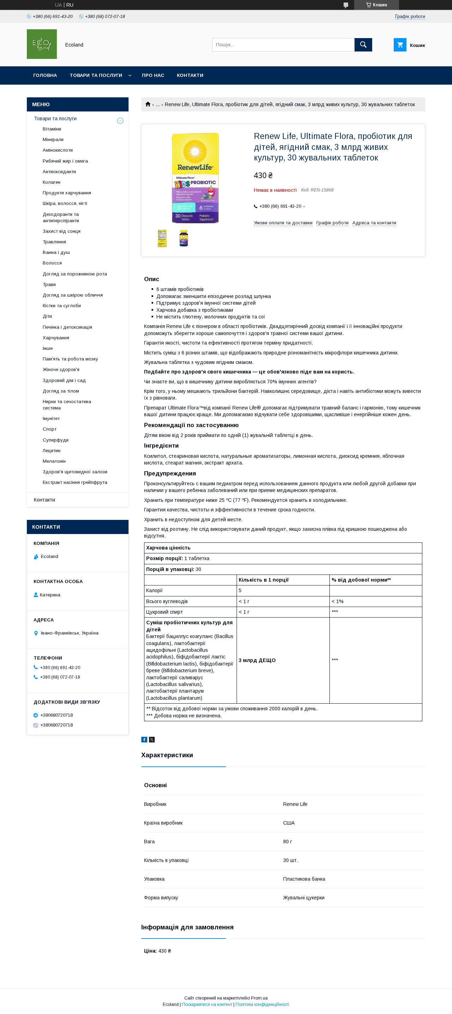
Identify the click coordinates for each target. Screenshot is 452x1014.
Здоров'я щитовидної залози (75, 471)
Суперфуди (56, 440)
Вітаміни (52, 129)
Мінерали (53, 139)
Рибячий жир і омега (65, 161)
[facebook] (144, 740)
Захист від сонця (62, 231)
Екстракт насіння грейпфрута (75, 482)
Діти (47, 316)
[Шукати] (363, 44)
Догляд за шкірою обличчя (73, 295)
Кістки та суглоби (62, 305)
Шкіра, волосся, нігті (65, 203)
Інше (48, 348)
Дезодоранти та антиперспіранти (61, 217)
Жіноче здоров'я (61, 369)
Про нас (153, 75)
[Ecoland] (42, 57)
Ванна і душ (56, 252)
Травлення (54, 241)
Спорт (49, 429)
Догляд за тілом (61, 391)
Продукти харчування (67, 192)
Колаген (51, 182)
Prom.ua (259, 998)
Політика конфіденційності (262, 1004)
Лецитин (51, 450)
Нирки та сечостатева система (67, 405)
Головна (45, 75)
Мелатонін (54, 461)
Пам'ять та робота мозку (70, 359)
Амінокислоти (58, 150)
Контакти (190, 75)
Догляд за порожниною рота (75, 274)
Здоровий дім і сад (64, 380)
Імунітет (51, 418)
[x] (152, 740)
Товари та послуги (96, 75)
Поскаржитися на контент (207, 1004)
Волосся (52, 263)
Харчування (56, 337)
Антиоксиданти (59, 171)
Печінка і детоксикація (67, 327)
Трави (49, 284)
